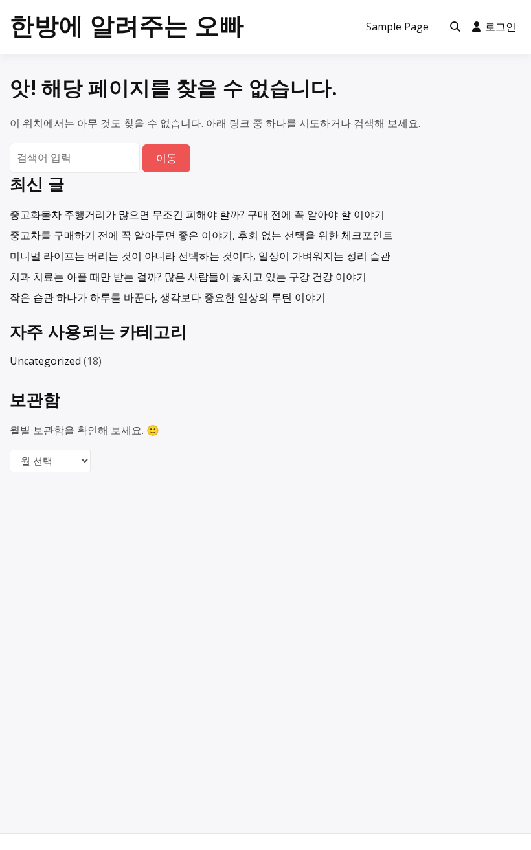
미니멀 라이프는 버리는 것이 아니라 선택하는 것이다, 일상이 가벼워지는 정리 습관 (200, 256)
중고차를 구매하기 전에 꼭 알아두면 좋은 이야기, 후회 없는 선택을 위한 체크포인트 (201, 235)
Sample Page (397, 26)
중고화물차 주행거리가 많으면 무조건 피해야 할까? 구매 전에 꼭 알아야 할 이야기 (197, 214)
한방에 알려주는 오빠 (127, 24)
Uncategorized (45, 361)
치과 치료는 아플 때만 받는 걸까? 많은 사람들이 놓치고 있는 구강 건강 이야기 (188, 277)
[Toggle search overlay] (455, 27)
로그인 (500, 26)
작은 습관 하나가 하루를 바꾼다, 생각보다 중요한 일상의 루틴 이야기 (168, 297)
